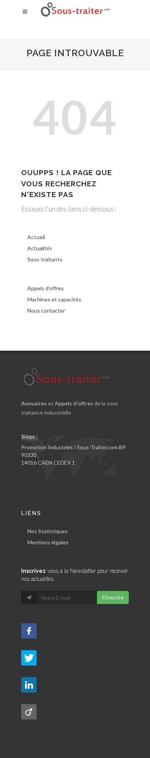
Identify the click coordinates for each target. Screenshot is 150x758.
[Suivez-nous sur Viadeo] (29, 712)
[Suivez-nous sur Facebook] (29, 631)
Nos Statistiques (47, 531)
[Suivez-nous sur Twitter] (29, 658)
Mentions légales (47, 542)
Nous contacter (46, 310)
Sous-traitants (44, 259)
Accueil (36, 237)
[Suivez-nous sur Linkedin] (29, 685)
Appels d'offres (45, 288)
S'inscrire (113, 597)
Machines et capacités (54, 299)
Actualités (39, 248)
